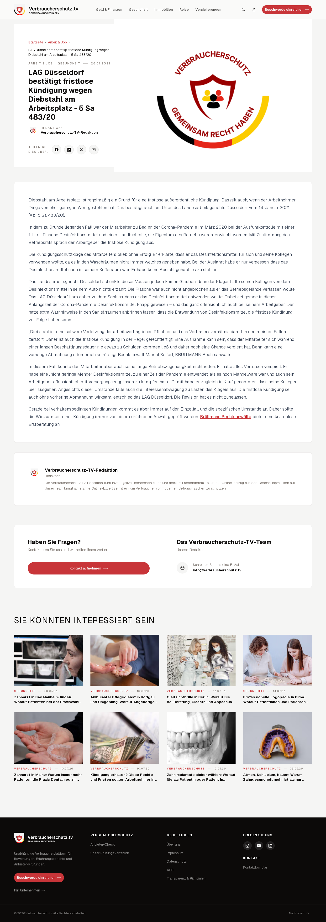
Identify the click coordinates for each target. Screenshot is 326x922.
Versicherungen (208, 9)
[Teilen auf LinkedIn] (69, 149)
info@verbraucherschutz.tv (217, 570)
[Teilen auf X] (81, 149)
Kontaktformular (255, 867)
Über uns (174, 844)
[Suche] (243, 9)
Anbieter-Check (102, 844)
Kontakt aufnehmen (85, 568)
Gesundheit (138, 9)
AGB (170, 870)
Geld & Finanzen (109, 9)
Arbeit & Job (57, 42)
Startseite (35, 42)
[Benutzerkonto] (254, 9)
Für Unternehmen (27, 890)
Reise (184, 9)
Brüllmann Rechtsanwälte (225, 416)
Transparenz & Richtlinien (186, 878)
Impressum (175, 853)
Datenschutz (177, 861)
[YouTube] (259, 845)
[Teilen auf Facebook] (56, 149)
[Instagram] (247, 845)
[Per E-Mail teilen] (94, 149)
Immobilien (163, 9)
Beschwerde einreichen (284, 9)
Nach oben (296, 913)
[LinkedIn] (270, 845)
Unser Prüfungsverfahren (109, 853)
